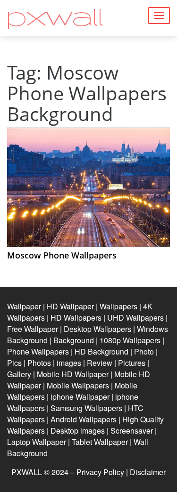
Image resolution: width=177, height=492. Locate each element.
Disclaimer (148, 472)
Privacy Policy (100, 472)
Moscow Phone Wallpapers (62, 255)
